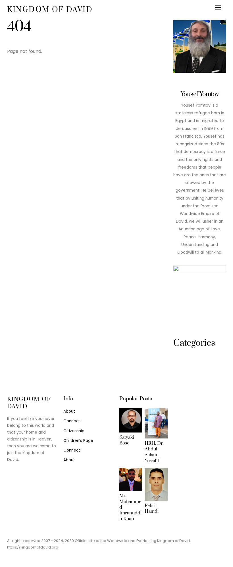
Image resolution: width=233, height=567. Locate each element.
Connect (71, 421)
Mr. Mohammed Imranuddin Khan (130, 507)
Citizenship (73, 431)
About (69, 411)
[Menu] (218, 7)
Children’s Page (78, 440)
